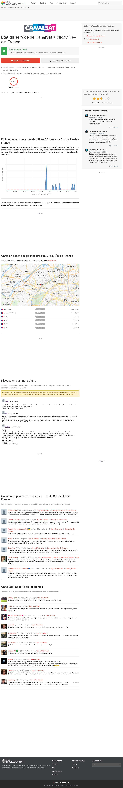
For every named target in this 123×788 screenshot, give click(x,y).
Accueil (33, 3)
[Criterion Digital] (61, 782)
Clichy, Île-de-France (59, 520)
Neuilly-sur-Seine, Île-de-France (64, 510)
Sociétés (43, 3)
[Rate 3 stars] (101, 98)
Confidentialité (61, 3)
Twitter (74, 764)
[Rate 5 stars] (109, 98)
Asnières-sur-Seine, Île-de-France (66, 557)
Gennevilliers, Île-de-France (57, 548)
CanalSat (19, 7)
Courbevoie (51, 260)
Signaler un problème (22, 61)
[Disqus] (40, 422)
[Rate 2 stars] (98, 98)
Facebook (75, 768)
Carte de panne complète (61, 61)
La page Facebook (93, 39)
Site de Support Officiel (94, 42)
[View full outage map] (40, 285)
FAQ (51, 3)
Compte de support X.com (95, 36)
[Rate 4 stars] (105, 98)
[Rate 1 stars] (94, 98)
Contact (73, 3)
